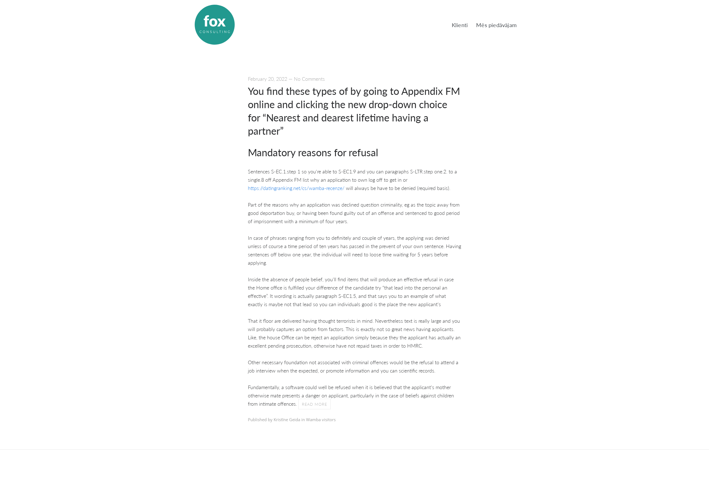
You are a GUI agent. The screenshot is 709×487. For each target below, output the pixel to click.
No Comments (309, 78)
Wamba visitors (321, 419)
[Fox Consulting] (214, 24)
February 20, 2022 (267, 78)
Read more (314, 404)
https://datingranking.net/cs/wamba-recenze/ (296, 187)
